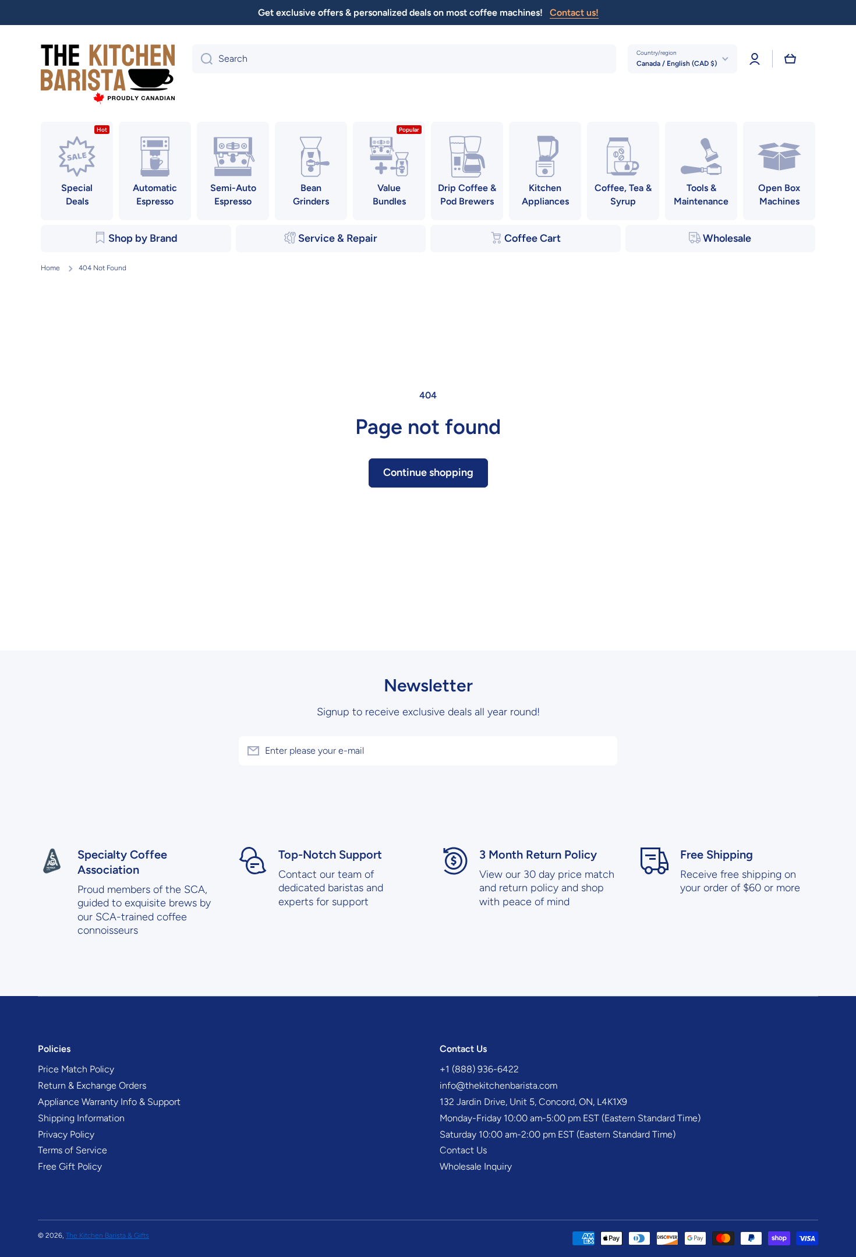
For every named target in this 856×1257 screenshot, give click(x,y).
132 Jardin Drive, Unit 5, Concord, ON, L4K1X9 (533, 1101)
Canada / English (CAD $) (676, 63)
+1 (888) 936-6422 (479, 1069)
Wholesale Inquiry (476, 1166)
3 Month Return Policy (538, 854)
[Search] (202, 58)
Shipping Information (81, 1118)
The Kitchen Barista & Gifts (107, 1235)
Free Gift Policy (70, 1166)
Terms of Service (72, 1150)
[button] (790, 59)
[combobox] (404, 58)
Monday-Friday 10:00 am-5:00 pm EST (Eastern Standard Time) (570, 1118)
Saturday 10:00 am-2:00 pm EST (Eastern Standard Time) (557, 1134)
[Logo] (108, 74)
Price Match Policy (76, 1069)
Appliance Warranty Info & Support (109, 1101)
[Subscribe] (602, 750)
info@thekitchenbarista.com (498, 1085)
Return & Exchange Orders (92, 1085)
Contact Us (463, 1150)
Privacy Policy (66, 1134)
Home (50, 268)
